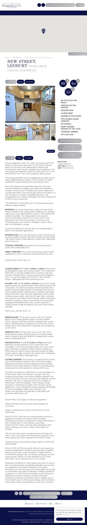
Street (20, 82)
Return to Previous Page (77, 54)
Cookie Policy (48, 519)
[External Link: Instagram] (43, 5)
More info (65, 514)
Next (53, 139)
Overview (10, 158)
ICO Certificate (45, 522)
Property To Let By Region (36, 519)
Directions (29, 82)
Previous (8, 139)
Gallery (19, 158)
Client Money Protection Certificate (30, 522)
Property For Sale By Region (20, 519)
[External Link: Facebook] (39, 5)
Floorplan (28, 158)
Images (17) (10, 82)
